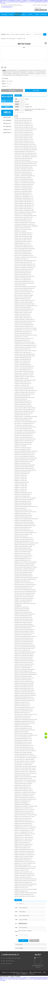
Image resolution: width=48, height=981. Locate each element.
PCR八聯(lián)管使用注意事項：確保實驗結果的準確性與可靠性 (7, 126)
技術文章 (30, 14)
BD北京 (20, 944)
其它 (3, 103)
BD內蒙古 (21, 948)
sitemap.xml (31, 973)
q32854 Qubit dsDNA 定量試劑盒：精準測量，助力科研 (7, 123)
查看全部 (7, 106)
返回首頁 (34, 5)
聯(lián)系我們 (44, 5)
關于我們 (11, 14)
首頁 (8, 38)
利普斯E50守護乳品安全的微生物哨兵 (7, 117)
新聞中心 (24, 14)
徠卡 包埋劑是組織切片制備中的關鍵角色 (7, 120)
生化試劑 (19, 38)
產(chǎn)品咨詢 (12, 90)
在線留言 (39, 5)
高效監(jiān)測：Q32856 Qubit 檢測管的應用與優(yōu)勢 (7, 129)
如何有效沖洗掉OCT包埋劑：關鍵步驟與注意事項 (7, 132)
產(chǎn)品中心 (17, 14)
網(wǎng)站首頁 (4, 15)
